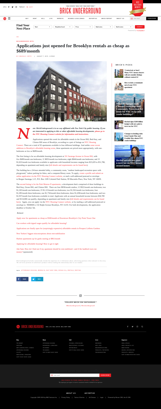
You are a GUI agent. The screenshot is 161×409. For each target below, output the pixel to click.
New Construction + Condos (25, 347)
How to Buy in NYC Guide (23, 357)
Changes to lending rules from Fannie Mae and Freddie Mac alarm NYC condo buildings (133, 137)
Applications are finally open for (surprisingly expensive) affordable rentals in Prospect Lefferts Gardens (58, 228)
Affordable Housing (29, 270)
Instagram (16, 6)
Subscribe (105, 375)
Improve (60, 18)
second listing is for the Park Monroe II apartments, (40, 184)
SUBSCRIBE (152, 18)
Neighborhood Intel (25, 41)
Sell (43, 18)
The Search (46, 350)
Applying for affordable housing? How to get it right (37, 244)
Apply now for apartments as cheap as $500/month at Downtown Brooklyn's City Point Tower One (55, 218)
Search (140, 27)
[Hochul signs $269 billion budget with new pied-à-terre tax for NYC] (119, 124)
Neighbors (98, 343)
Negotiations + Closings (76, 345)
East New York (51, 270)
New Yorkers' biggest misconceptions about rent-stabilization (40, 233)
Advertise (93, 18)
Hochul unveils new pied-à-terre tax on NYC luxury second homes (129, 163)
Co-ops (18, 352)
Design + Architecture (128, 350)
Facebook (9, 6)
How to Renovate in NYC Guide (131, 354)
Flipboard (21, 7)
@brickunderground (73, 306)
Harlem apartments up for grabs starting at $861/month (38, 239)
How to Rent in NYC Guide (50, 352)
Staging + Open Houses (76, 343)
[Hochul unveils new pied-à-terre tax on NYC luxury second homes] (130, 157)
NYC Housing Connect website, (58, 202)
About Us (120, 18)
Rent (35, 18)
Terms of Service (79, 397)
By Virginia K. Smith (24, 56)
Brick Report (107, 18)
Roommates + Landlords (50, 345)
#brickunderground (88, 306)
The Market (19, 343)
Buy (27, 18)
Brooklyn (41, 270)
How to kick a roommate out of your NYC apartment (133, 85)
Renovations (125, 347)
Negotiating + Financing (23, 354)
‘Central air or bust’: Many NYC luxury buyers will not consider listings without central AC (134, 73)
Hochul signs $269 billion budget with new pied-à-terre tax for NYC (133, 124)
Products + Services (128, 352)
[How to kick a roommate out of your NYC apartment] (119, 86)
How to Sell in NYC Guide (76, 350)
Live (51, 18)
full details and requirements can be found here (68, 165)
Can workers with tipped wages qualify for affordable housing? (41, 223)
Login (101, 397)
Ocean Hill (62, 270)
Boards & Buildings (76, 18)
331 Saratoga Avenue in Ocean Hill (79, 156)
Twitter (12, 6)
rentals (71, 270)
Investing (19, 345)
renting (78, 270)
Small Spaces (126, 343)
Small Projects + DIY (128, 345)
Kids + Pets (98, 345)
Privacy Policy (65, 397)
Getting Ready (73, 347)
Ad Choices (92, 397)
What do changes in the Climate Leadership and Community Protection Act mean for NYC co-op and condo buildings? (129, 109)
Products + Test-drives (102, 350)
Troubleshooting (100, 352)
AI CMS (128, 397)
